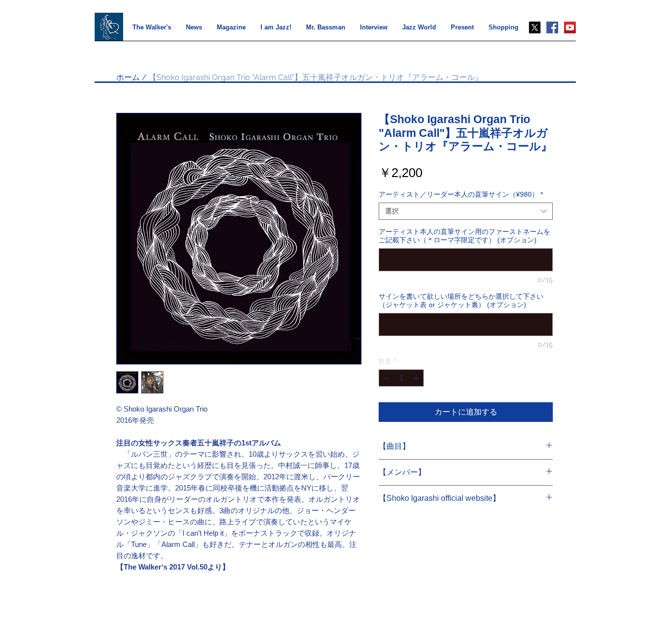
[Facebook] (552, 27)
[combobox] (466, 211)
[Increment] (417, 378)
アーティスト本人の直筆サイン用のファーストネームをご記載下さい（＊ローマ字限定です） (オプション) (464, 236)
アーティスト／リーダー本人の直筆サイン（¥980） (461, 194)
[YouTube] (570, 27)
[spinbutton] (401, 378)
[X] (535, 27)
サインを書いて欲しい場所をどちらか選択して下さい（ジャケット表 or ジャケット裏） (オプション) (461, 300)
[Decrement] (386, 378)
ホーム (128, 77)
